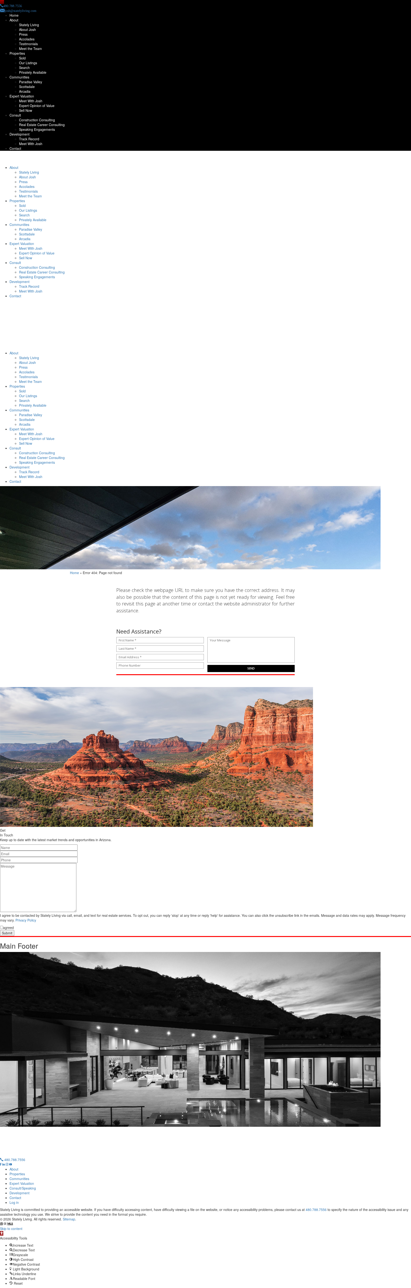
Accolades (26, 39)
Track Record (29, 139)
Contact (15, 148)
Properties (17, 53)
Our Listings (28, 62)
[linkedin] (4, 1164)
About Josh (27, 29)
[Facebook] (1, 1164)
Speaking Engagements (37, 129)
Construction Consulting (37, 119)
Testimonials (28, 43)
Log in (14, 1202)
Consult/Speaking (23, 1188)
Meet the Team (30, 48)
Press (23, 34)
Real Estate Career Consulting (42, 124)
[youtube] (10, 1164)
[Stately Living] (205, 159)
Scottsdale (27, 86)
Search (24, 67)
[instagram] (7, 1164)
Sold (22, 58)
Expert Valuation (22, 96)
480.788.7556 (14, 1159)
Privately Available (32, 72)
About (14, 20)
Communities (19, 77)
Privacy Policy (25, 920)
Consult (15, 115)
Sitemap (69, 1219)
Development (19, 134)
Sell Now (25, 110)
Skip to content (11, 1228)
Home (14, 15)
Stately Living (29, 24)
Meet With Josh (30, 100)
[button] (1, 1233)
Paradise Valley (30, 81)
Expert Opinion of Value (36, 105)
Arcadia (24, 91)
